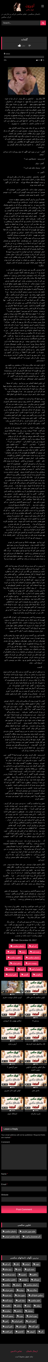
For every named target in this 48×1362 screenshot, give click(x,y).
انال (17, 1264)
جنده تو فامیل (10, 1275)
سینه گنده (8, 1300)
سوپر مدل (21, 1295)
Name (4, 1174)
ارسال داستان (32, 1351)
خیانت (7, 1285)
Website (4, 1195)
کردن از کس (36, 969)
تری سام (8, 1269)
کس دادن (31, 1321)
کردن (22, 969)
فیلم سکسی (35, 1300)
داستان (18, 1285)
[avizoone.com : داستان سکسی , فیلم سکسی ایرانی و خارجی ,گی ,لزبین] (19, 6)
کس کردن (8, 1326)
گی (42, 1332)
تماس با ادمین (16, 1351)
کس (6, 1321)
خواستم (24, 1280)
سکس (10, 969)
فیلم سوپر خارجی (28, 1231)
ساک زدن (33, 1290)
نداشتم (18, 1311)
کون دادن (22, 1326)
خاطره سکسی (15, 957)
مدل (28, 1306)
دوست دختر (32, 963)
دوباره (21, 1290)
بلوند (37, 1264)
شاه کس (21, 1300)
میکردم (7, 1311)
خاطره (34, 1275)
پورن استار (33, 1316)
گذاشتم (20, 1332)
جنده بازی (35, 952)
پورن (21, 1316)
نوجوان (30, 1311)
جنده (23, 952)
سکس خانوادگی (37, 1295)
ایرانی (12, 952)
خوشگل (36, 1280)
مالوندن (38, 975)
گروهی (32, 1332)
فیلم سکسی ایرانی (12, 1237)
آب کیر (33, 946)
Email (4, 1184)
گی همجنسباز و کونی (32, 1237)
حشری (23, 1275)
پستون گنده (9, 1316)
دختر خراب (16, 963)
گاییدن (26, 975)
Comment (5, 1142)
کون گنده (34, 1326)
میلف (38, 1306)
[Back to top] (40, 1354)
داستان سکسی (18, 946)
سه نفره (8, 1295)
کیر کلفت (8, 1332)
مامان (19, 1306)
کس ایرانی (12, 975)
